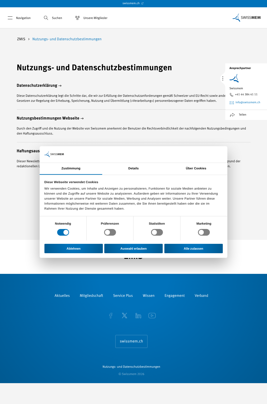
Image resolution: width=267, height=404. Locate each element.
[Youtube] (152, 316)
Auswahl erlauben (133, 248)
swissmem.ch (131, 3)
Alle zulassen (193, 248)
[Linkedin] (138, 316)
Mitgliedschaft (91, 296)
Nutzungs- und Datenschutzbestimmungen (131, 367)
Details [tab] (133, 168)
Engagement (175, 296)
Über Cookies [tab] (196, 168)
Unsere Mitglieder (95, 18)
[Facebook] (111, 316)
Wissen (149, 296)
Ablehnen (74, 248)
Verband (201, 296)
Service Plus (123, 296)
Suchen (57, 18)
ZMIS (21, 39)
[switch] (110, 232)
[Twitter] (124, 316)
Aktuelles (62, 296)
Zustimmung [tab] (71, 168)
